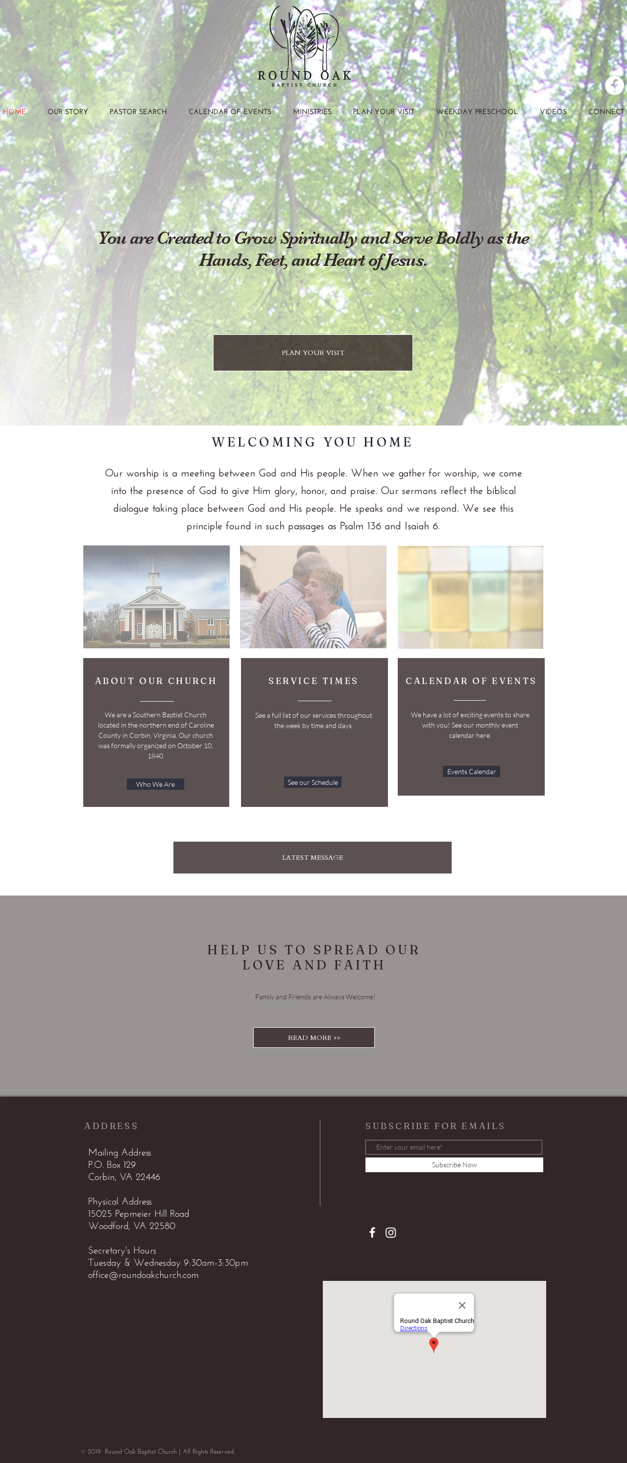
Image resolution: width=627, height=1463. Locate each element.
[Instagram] (391, 1232)
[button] (312, 112)
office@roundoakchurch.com (143, 1275)
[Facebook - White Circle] (614, 85)
